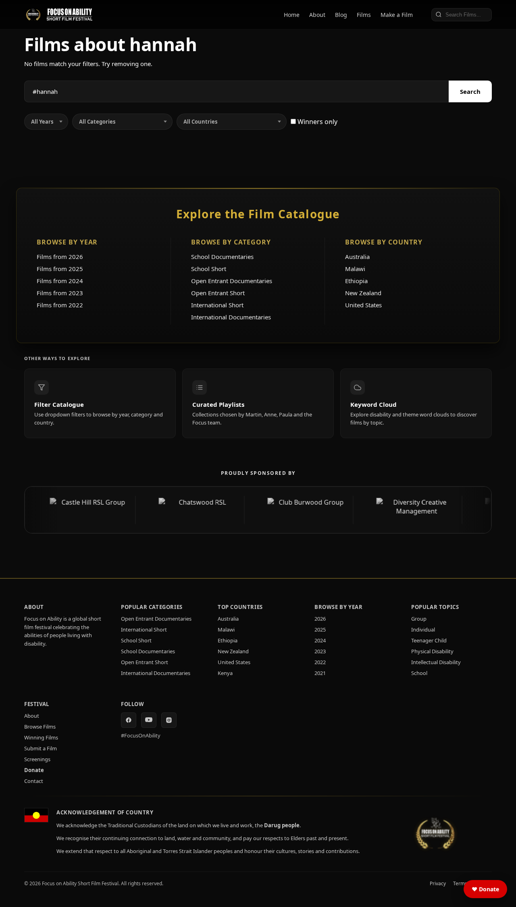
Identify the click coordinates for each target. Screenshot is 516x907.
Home (292, 15)
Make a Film (397, 15)
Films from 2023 (60, 293)
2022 (320, 662)
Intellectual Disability (436, 662)
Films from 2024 (60, 281)
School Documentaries (222, 257)
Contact (33, 781)
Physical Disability (432, 651)
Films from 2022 (60, 305)
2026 (320, 618)
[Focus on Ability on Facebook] (128, 720)
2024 (320, 640)
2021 (320, 673)
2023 (320, 651)
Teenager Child (429, 640)
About (317, 15)
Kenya (225, 673)
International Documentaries (231, 317)
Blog (341, 15)
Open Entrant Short (218, 293)
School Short (208, 269)
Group (419, 618)
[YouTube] (148, 720)
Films (364, 15)
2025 (320, 629)
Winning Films (41, 737)
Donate (34, 770)
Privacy (438, 883)
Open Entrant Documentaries (231, 281)
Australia (357, 257)
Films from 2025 (60, 269)
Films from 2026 (60, 257)
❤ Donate (485, 889)
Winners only (316, 121)
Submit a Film (40, 748)
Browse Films (40, 726)
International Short (217, 305)
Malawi (355, 269)
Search (470, 91)
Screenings (37, 759)
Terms (460, 883)
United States (363, 305)
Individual (423, 629)
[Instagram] (169, 720)
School (419, 673)
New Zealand (363, 293)
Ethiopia (356, 281)
